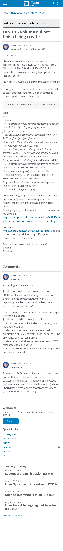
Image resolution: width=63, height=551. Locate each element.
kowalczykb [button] (16, 45)
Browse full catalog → (13, 515)
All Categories (9, 434)
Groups (6, 451)
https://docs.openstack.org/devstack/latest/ (27, 230)
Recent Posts (9, 438)
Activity (6, 442)
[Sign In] (58, 3)
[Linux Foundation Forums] (31, 3)
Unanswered (31, 447)
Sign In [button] (10, 421)
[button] (6, 47)
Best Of (6, 455)
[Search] (53, 3)
